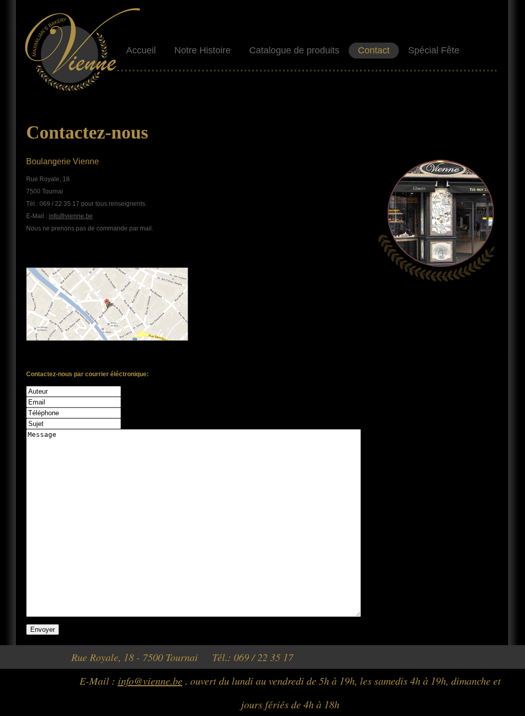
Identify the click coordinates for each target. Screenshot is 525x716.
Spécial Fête (433, 50)
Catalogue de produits (294, 50)
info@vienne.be (71, 216)
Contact (374, 50)
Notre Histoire (202, 50)
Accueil (141, 50)
